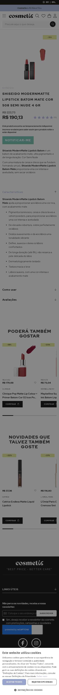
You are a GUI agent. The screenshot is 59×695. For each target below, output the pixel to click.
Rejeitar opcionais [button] (42, 682)
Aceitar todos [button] (14, 682)
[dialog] (29, 347)
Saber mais (42, 676)
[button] (29, 689)
